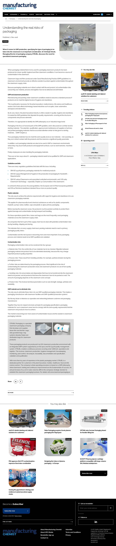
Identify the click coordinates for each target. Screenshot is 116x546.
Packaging (5, 41)
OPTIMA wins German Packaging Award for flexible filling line (96, 119)
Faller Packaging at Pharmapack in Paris (96, 123)
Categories (13, 14)
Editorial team (49, 14)
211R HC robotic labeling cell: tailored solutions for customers (95, 134)
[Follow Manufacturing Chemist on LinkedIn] (95, 522)
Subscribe (96, 14)
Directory (39, 14)
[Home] (6, 18)
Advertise (69, 529)
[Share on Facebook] (21, 381)
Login (108, 14)
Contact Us (44, 538)
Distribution (32, 470)
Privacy (68, 535)
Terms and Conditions (73, 532)
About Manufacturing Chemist (51, 529)
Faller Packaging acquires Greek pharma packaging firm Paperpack (96, 115)
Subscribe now (87, 473)
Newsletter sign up (47, 535)
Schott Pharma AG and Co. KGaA (94, 128)
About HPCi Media (47, 532)
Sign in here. (18, 516)
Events (31, 14)
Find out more (7, 521)
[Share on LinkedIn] (16, 381)
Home (6, 14)
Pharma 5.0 (23, 14)
